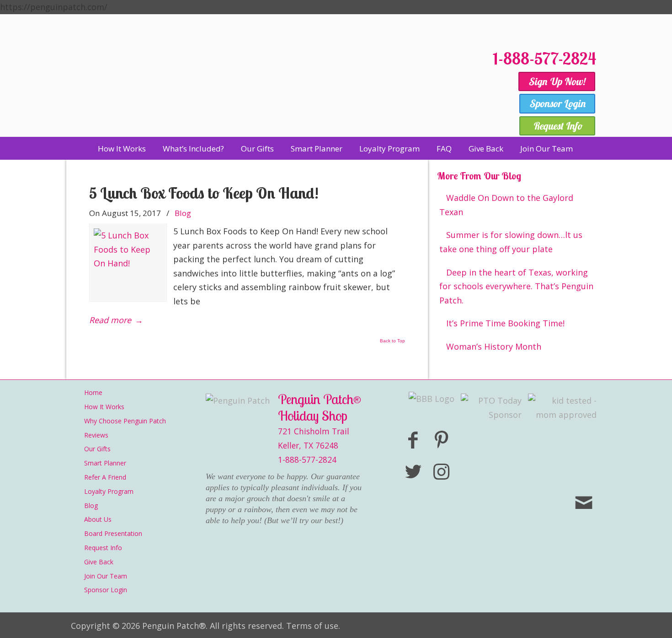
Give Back (98, 561)
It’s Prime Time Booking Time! (505, 323)
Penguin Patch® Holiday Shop (276, 88)
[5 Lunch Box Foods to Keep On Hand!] (128, 262)
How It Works (104, 406)
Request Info (103, 547)
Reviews (96, 435)
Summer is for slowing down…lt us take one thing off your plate (510, 241)
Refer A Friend (105, 477)
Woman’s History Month (493, 346)
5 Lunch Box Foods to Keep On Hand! (204, 193)
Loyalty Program (108, 491)
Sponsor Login (105, 589)
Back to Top (392, 341)
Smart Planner (105, 463)
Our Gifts (97, 448)
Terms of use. (313, 625)
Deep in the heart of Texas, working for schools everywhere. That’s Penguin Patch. (516, 286)
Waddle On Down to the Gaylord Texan (506, 204)
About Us (98, 519)
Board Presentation (113, 533)
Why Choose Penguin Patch (125, 420)
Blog (183, 213)
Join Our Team (105, 576)
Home (93, 392)
